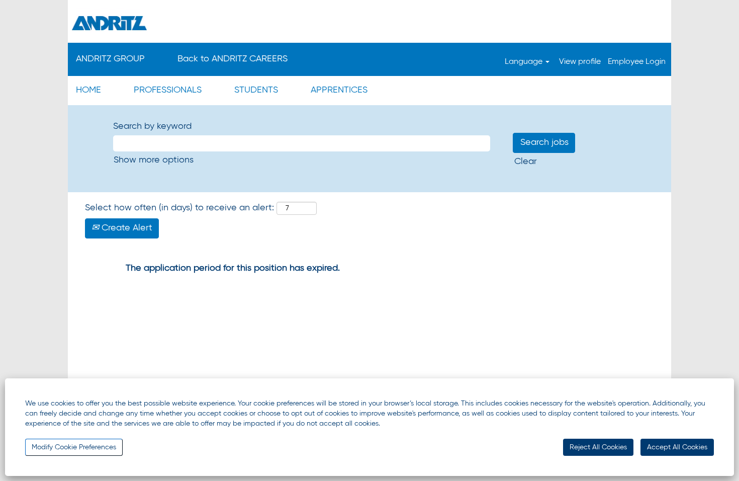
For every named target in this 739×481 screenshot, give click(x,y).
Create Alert (125, 227)
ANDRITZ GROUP (110, 58)
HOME (88, 90)
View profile (580, 62)
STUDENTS (256, 90)
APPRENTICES (339, 90)
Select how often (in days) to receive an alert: (179, 207)
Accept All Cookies (677, 447)
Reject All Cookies (598, 447)
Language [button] (524, 62)
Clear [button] (525, 161)
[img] (369, 23)
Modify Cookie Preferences (74, 447)
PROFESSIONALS (168, 90)
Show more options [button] (154, 160)
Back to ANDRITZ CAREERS (232, 58)
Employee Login (637, 62)
